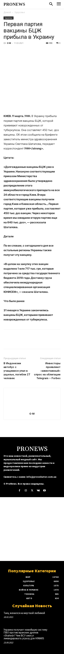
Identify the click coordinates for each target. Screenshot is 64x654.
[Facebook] (7, 51)
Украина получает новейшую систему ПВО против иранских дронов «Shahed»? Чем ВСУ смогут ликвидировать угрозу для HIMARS (25, 634)
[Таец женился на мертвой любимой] (54, 616)
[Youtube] (44, 490)
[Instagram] (25, 490)
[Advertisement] (32, 529)
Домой (7, 12)
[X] (15, 51)
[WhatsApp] (31, 51)
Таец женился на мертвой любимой (24, 613)
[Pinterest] (23, 51)
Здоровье (19, 12)
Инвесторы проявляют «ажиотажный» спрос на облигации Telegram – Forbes (47, 371)
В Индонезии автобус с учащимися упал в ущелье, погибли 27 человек (17, 371)
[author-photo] (32, 408)
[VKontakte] (38, 490)
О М (9, 43)
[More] (40, 51)
